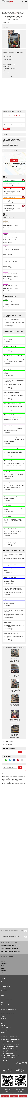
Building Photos (6, 22)
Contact (3, 988)
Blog (2, 1002)
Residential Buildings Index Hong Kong (10, 945)
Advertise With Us (5, 986)
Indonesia (3, 973)
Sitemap (3, 995)
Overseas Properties (6, 1007)
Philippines (4, 963)
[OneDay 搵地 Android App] (20, 1070)
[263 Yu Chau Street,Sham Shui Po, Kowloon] (14, 653)
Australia (3, 1016)
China (2, 1021)
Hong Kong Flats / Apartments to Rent (10, 1039)
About (2, 981)
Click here (14, 160)
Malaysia (3, 970)
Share (14, 1096)
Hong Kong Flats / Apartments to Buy (10, 1051)
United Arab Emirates (6, 1028)
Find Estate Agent (5, 993)
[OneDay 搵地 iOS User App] (7, 1070)
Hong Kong (4, 959)
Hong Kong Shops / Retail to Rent (9, 1046)
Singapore (3, 968)
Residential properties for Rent (10, 145)
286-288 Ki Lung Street (14, 719)
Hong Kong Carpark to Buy (7, 1060)
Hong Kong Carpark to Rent (8, 1048)
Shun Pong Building (15, 689)
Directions (23, 1096)
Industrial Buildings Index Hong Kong (10, 951)
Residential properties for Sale (10, 144)
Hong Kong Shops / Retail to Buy (9, 1057)
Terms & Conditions (20, 1094)
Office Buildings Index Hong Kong (9, 948)
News (2, 984)
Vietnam (3, 961)
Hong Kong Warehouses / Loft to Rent (10, 1044)
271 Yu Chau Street (14, 674)
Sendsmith (24, 770)
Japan (2, 1023)
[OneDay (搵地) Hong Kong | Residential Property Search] (7, 1)
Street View (5, 27)
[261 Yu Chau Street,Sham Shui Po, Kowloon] (14, 698)
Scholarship (4, 990)
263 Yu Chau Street (14, 659)
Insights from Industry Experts (8, 1009)
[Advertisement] (14, 94)
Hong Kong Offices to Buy (7, 1053)
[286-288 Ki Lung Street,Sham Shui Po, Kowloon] (14, 714)
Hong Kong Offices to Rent (7, 1042)
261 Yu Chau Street (14, 704)
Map (4, 25)
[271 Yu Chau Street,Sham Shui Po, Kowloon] (14, 668)
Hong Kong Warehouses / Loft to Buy (10, 1055)
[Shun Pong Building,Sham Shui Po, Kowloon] (14, 683)
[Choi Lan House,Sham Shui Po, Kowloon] (14, 729)
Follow (5, 1096)
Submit (6, 129)
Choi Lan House (14, 734)
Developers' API (5, 1005)
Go (20, 752)
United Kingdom (5, 1030)
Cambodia (3, 1019)
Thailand (3, 966)
